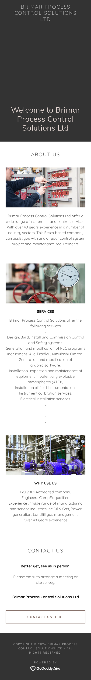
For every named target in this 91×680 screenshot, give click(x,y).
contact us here (45, 617)
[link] (45, 13)
